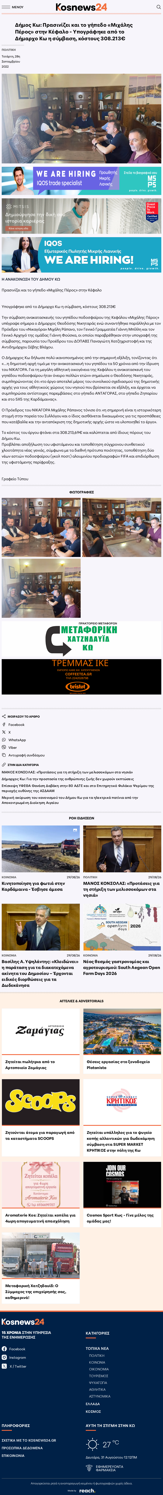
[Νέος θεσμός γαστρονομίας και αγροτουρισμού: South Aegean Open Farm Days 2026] (122, 927)
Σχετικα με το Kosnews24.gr (29, 1440)
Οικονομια (99, 1368)
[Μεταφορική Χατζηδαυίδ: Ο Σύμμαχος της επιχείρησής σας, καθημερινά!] (41, 1256)
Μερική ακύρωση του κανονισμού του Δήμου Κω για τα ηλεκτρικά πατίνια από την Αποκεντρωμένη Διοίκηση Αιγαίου (70, 800)
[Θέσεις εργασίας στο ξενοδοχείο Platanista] (122, 1032)
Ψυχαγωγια (98, 1382)
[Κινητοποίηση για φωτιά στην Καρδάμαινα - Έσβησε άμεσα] (41, 848)
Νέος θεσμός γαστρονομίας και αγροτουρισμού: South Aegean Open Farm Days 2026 (121, 967)
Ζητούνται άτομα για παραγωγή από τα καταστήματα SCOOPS (40, 1135)
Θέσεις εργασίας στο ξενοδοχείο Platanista (118, 1064)
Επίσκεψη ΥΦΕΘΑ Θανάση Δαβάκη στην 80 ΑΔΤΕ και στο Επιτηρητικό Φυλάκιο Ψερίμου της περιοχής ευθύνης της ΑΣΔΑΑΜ (78, 788)
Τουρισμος (98, 1375)
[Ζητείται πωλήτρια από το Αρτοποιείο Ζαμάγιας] (41, 1032)
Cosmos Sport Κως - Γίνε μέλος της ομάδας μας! (120, 1218)
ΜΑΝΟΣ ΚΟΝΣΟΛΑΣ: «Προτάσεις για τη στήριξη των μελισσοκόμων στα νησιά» (67, 771)
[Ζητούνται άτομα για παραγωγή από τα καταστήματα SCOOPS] (41, 1102)
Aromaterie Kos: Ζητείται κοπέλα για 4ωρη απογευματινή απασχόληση (40, 1218)
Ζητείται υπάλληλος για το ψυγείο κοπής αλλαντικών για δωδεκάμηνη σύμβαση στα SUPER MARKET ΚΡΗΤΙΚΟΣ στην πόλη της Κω (121, 1141)
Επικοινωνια (13, 1455)
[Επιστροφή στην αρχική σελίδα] (81, 7)
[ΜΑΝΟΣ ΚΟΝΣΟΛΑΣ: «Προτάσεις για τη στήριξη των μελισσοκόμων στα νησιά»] (122, 848)
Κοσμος (93, 1411)
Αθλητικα (97, 1389)
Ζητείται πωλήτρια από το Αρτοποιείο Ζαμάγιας (30, 1064)
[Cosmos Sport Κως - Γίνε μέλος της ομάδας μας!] (122, 1185)
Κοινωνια (9, 877)
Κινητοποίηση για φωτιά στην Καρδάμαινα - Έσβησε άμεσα (33, 886)
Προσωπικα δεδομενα (22, 1447)
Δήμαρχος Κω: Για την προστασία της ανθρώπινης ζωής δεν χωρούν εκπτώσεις (68, 778)
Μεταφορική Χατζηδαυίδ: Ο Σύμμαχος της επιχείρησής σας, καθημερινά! (35, 1291)
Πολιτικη (9, 49)
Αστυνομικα (99, 1395)
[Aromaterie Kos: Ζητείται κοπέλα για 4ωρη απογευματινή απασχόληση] (41, 1185)
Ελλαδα (93, 1403)
